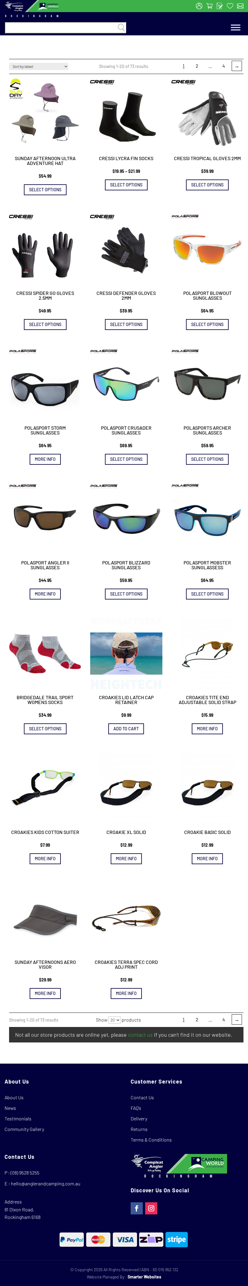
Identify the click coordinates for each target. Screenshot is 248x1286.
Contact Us (142, 1097)
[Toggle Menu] (235, 28)
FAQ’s (136, 1108)
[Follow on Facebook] (137, 1208)
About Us (14, 1097)
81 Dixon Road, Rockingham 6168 (23, 1213)
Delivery (139, 1118)
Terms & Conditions (151, 1139)
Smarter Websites (144, 1276)
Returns (139, 1129)
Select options (45, 189)
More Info (45, 459)
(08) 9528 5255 (25, 1172)
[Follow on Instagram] (151, 1208)
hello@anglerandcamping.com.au (45, 1183)
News (10, 1108)
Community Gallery (24, 1129)
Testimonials (18, 1118)
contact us (140, 1034)
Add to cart (126, 728)
